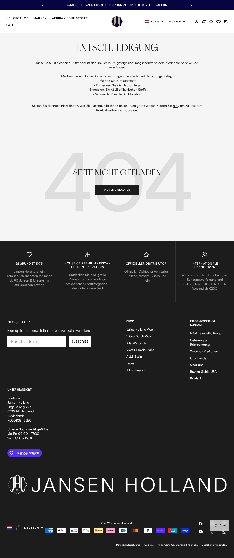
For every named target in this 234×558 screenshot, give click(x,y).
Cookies (149, 544)
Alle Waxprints (136, 343)
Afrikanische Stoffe (70, 18)
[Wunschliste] (218, 21)
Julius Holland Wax (139, 329)
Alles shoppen (136, 370)
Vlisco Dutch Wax (138, 336)
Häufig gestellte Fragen (206, 333)
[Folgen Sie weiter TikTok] (212, 532)
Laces (130, 363)
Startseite (129, 80)
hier (175, 106)
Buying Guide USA (203, 371)
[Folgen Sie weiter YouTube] (200, 532)
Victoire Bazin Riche (140, 350)
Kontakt (195, 378)
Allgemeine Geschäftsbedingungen (178, 544)
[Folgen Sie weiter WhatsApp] (224, 532)
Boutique (13, 398)
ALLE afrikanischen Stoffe (129, 89)
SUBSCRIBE (80, 341)
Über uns (196, 365)
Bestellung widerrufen (214, 544)
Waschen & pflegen (204, 351)
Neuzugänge (17, 18)
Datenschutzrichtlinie (128, 544)
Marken (40, 18)
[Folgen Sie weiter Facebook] (200, 523)
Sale (10, 25)
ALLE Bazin (134, 356)
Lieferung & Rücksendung (200, 342)
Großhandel (198, 358)
